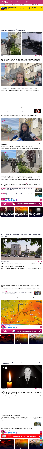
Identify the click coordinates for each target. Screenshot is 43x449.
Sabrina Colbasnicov (10, 430)
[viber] (41, 55)
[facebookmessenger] (35, 55)
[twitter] (38, 55)
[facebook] (9, 200)
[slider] (21, 140)
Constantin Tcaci (9, 198)
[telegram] (39, 55)
